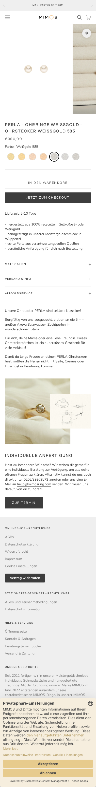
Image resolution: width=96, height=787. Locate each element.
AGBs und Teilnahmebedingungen (31, 602)
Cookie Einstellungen (21, 566)
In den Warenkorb (48, 183)
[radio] (10, 157)
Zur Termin (24, 503)
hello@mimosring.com (34, 484)
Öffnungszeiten (17, 631)
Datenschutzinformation (23, 609)
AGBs (9, 537)
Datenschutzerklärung (21, 544)
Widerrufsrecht (16, 551)
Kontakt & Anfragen (20, 639)
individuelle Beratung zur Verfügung (39, 469)
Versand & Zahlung (19, 653)
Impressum (13, 559)
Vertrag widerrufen (25, 578)
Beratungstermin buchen (24, 646)
